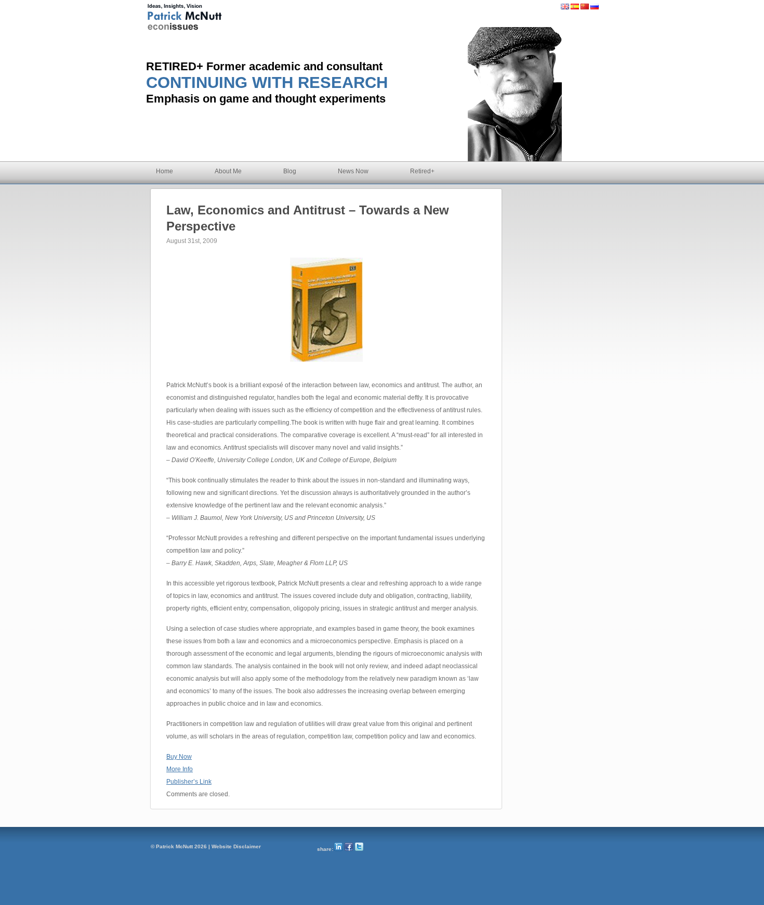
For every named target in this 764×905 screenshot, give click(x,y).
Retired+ (422, 171)
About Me (228, 171)
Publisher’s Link (189, 781)
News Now (353, 171)
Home (164, 171)
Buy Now (179, 756)
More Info (179, 769)
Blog (289, 171)
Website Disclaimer (236, 846)
